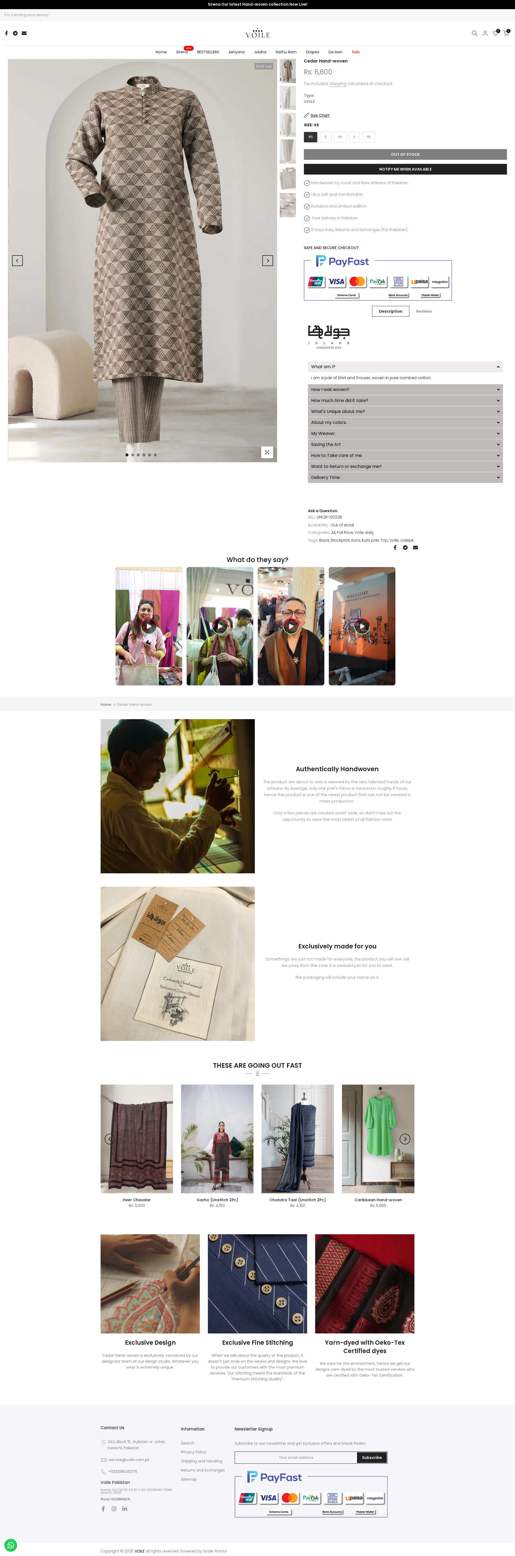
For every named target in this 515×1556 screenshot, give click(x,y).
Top (384, 540)
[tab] (405, 366)
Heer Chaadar (137, 1200)
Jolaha (260, 52)
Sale (356, 52)
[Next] (267, 260)
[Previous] (17, 260)
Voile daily (364, 532)
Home (161, 52)
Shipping (338, 83)
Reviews (424, 311)
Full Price (345, 532)
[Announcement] (257, 4)
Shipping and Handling (201, 1461)
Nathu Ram (286, 52)
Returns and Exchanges (203, 1470)
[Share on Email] (24, 33)
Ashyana (237, 52)
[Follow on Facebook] (103, 1509)
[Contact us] (10, 1545)
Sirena (184, 52)
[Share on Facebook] (6, 33)
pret (375, 540)
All (333, 532)
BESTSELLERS (208, 52)
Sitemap (189, 1479)
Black (324, 540)
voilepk (407, 540)
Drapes (312, 52)
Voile (394, 540)
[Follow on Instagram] (114, 1509)
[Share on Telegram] (15, 33)
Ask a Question (322, 510)
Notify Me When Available (405, 169)
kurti (366, 540)
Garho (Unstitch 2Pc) (217, 1200)
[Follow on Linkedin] (124, 1509)
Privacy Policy (193, 1452)
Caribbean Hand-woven (378, 1200)
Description (390, 311)
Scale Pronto (215, 1551)
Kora (355, 540)
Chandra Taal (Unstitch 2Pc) (298, 1200)
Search (187, 1443)
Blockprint (340, 540)
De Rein (336, 52)
